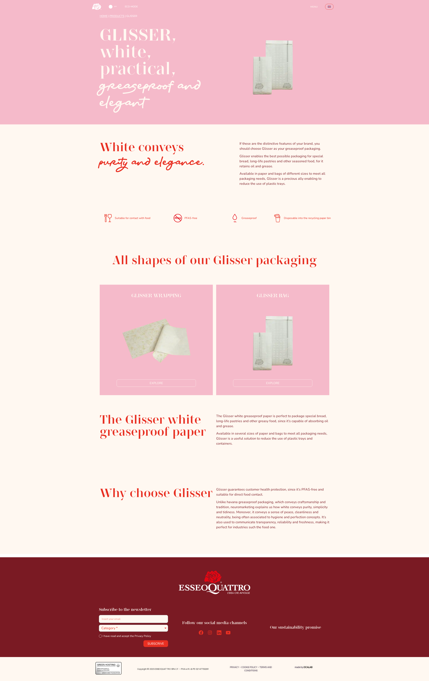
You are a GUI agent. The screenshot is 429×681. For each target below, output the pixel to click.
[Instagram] (209, 632)
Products (117, 16)
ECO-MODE (131, 6)
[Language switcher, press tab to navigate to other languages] (329, 7)
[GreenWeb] (108, 673)
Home (104, 16)
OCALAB (308, 667)
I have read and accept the (127, 636)
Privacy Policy (143, 636)
